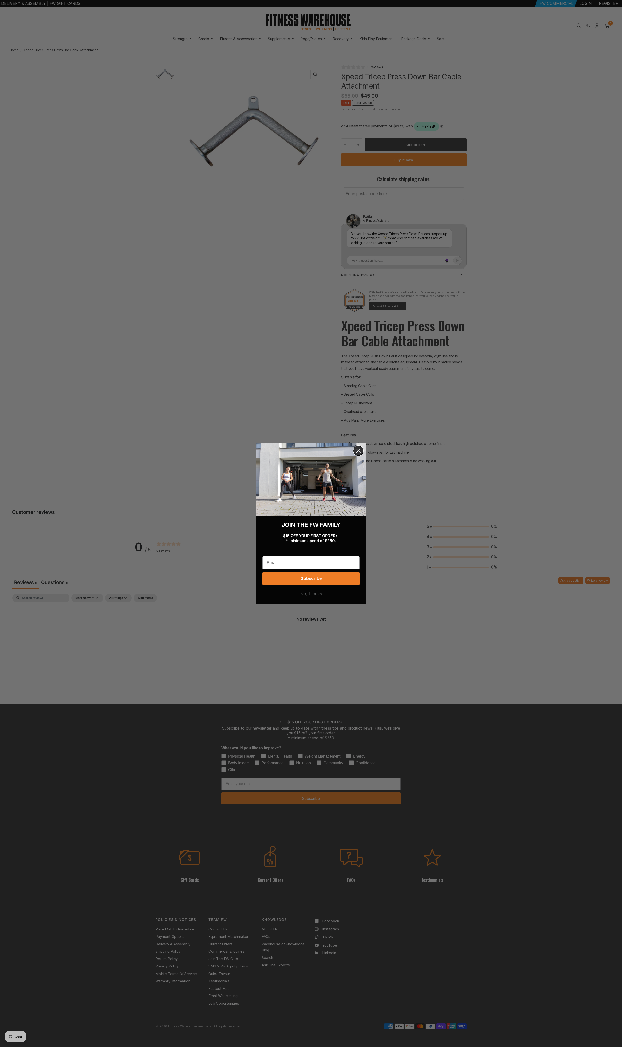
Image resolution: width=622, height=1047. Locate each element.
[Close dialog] (358, 451)
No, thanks (311, 593)
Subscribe (311, 578)
